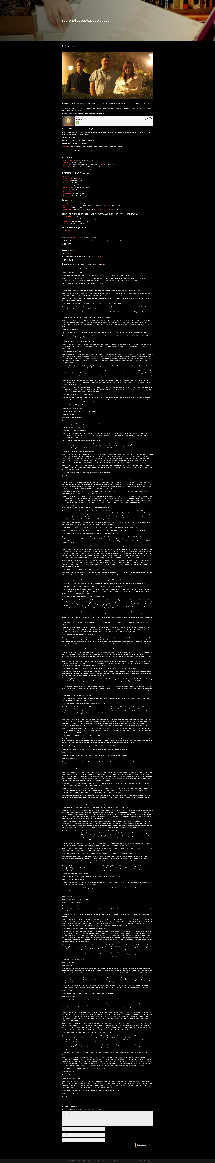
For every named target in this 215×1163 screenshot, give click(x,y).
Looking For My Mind (69, 203)
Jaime (64, 164)
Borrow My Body (67, 169)
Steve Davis (76, 250)
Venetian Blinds (67, 189)
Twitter (87, 154)
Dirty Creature (67, 193)
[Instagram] (149, 1161)
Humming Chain (67, 160)
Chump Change (67, 180)
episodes (76, 49)
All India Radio (87, 247)
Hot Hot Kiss (66, 167)
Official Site (66, 176)
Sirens (65, 223)
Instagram (73, 154)
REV (105, 264)
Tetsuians (66, 196)
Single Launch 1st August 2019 (102, 209)
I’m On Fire (66, 219)
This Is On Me (67, 221)
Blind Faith (66, 207)
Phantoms (66, 205)
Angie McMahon (67, 191)
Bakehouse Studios (68, 185)
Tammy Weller (70, 253)
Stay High (100, 164)
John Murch (65, 49)
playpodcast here (76, 237)
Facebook (80, 154)
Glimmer (106, 205)
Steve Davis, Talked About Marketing (109, 1161)
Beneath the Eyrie (68, 187)
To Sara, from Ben (68, 217)
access (126, 1161)
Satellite (65, 162)
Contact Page (97, 256)
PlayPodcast (66, 146)
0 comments (81, 49)
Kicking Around (67, 209)
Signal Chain (66, 183)
